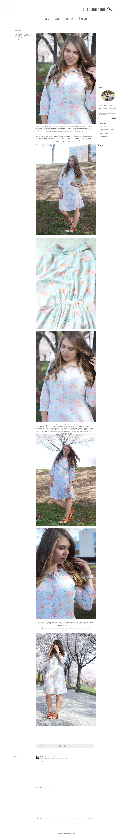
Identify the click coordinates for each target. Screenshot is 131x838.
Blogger (73, 833)
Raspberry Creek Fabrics (76, 622)
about (57, 18)
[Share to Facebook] (64, 746)
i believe (83, 18)
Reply (41, 761)
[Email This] (59, 746)
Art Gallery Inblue (104, 136)
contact (70, 18)
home (46, 18)
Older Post (90, 818)
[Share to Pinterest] (66, 746)
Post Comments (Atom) (48, 821)
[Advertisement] (64, 803)
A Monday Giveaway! (105, 126)
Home (64, 818)
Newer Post (39, 818)
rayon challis (46, 623)
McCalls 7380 (86, 126)
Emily (41, 756)
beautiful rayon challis (52, 622)
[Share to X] (62, 746)
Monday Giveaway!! (104, 133)
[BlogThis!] (61, 746)
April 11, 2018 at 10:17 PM (49, 756)
